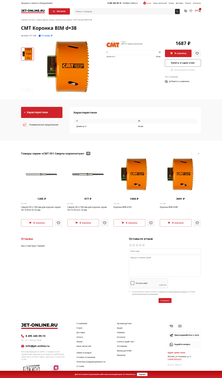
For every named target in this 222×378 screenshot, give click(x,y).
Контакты (197, 3)
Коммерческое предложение (43, 124)
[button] (27, 44)
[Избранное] (190, 10)
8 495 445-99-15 (114, 3)
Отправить (165, 300)
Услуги (171, 3)
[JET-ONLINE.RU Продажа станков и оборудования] (33, 11)
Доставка (179, 3)
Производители (124, 323)
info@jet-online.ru (130, 3)
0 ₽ (196, 10)
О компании (81, 323)
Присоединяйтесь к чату (186, 335)
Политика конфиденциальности (90, 362)
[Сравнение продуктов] (185, 10)
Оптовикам (122, 346)
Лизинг (79, 341)
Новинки (121, 332)
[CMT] (113, 44)
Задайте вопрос (182, 344)
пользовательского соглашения (145, 294)
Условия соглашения (85, 357)
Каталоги (121, 337)
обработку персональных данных (173, 291)
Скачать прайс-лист (126, 341)
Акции (148, 3)
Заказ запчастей (160, 3)
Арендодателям (124, 351)
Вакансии (121, 355)
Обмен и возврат (84, 352)
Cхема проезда (174, 359)
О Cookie (80, 366)
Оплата (188, 3)
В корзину (180, 53)
